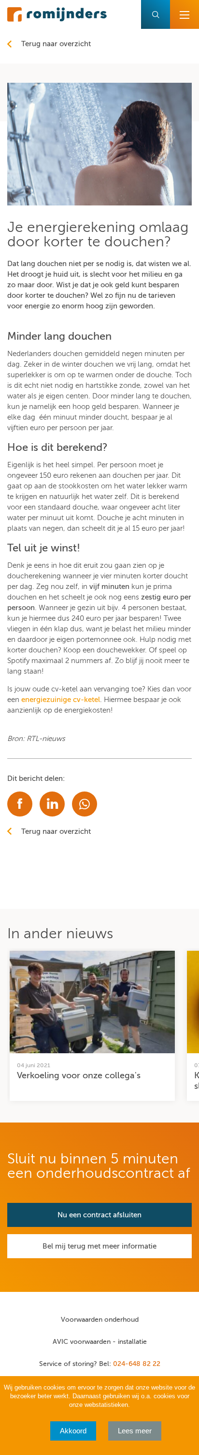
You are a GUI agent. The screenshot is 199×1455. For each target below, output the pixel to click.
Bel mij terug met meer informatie (99, 1246)
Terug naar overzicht (56, 44)
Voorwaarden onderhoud (100, 1319)
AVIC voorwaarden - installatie (100, 1341)
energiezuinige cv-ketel (60, 699)
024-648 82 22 (136, 1363)
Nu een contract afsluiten (99, 1215)
